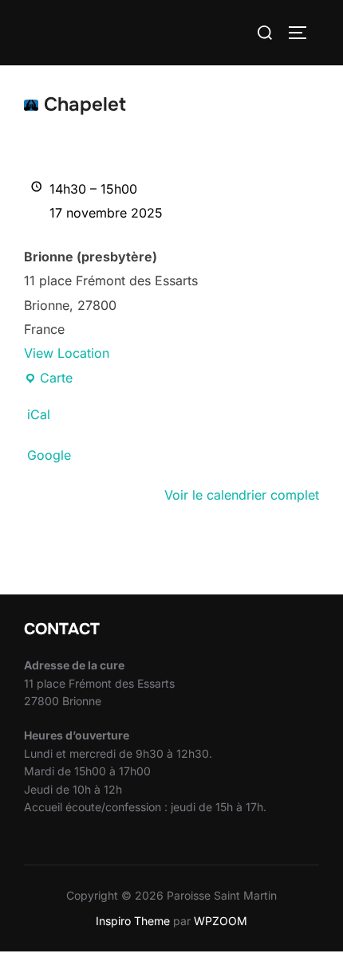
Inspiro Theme (133, 921)
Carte (48, 380)
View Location (66, 353)
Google (49, 455)
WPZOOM (220, 921)
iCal (38, 414)
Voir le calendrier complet (241, 495)
